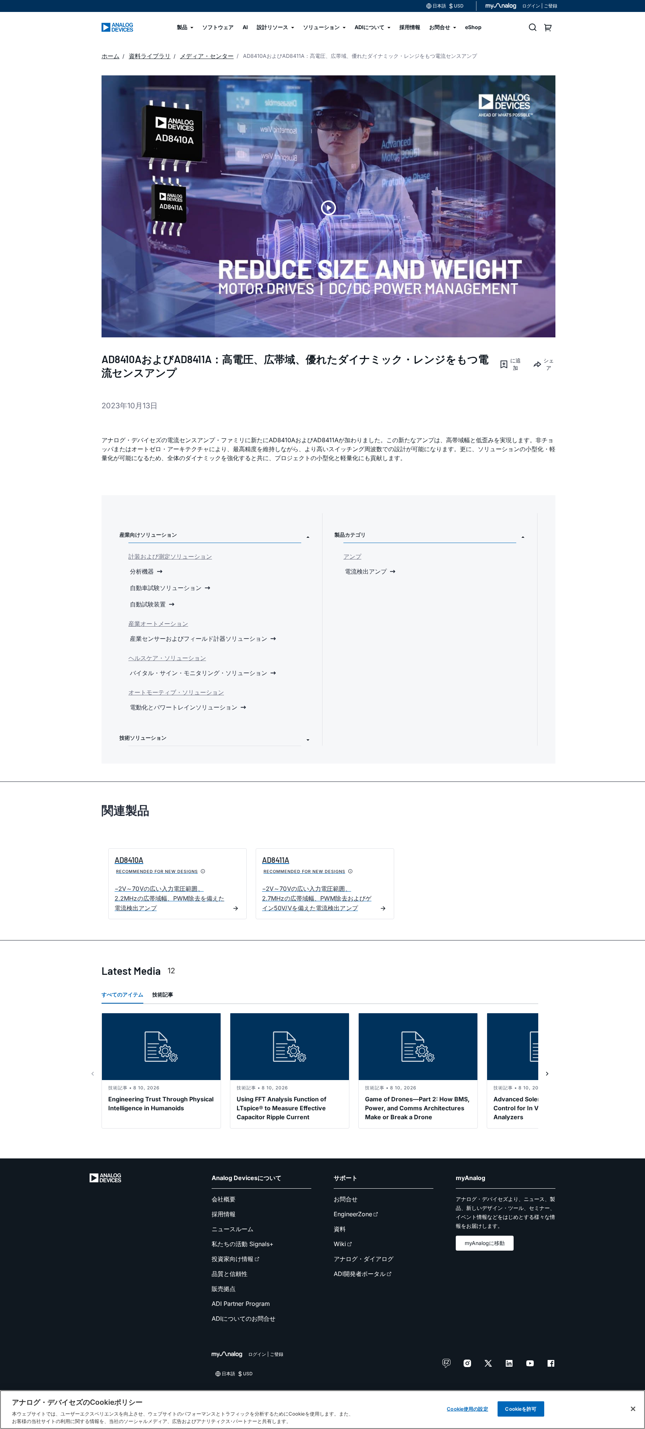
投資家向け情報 (232, 1259)
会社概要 (224, 1199)
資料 (340, 1229)
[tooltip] (203, 871)
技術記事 (162, 994)
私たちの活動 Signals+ (243, 1244)
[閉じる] (633, 1409)
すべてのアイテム (122, 994)
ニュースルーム (232, 1229)
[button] (510, 364)
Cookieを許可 (520, 1409)
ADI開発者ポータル (360, 1273)
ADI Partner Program (241, 1303)
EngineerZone (353, 1214)
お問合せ (346, 1199)
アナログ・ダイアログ (363, 1259)
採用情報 (224, 1214)
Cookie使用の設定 (467, 1409)
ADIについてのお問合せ (243, 1318)
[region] (322, 1409)
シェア (548, 364)
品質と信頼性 (229, 1273)
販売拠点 (224, 1288)
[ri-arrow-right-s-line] (547, 1074)
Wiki (340, 1244)
